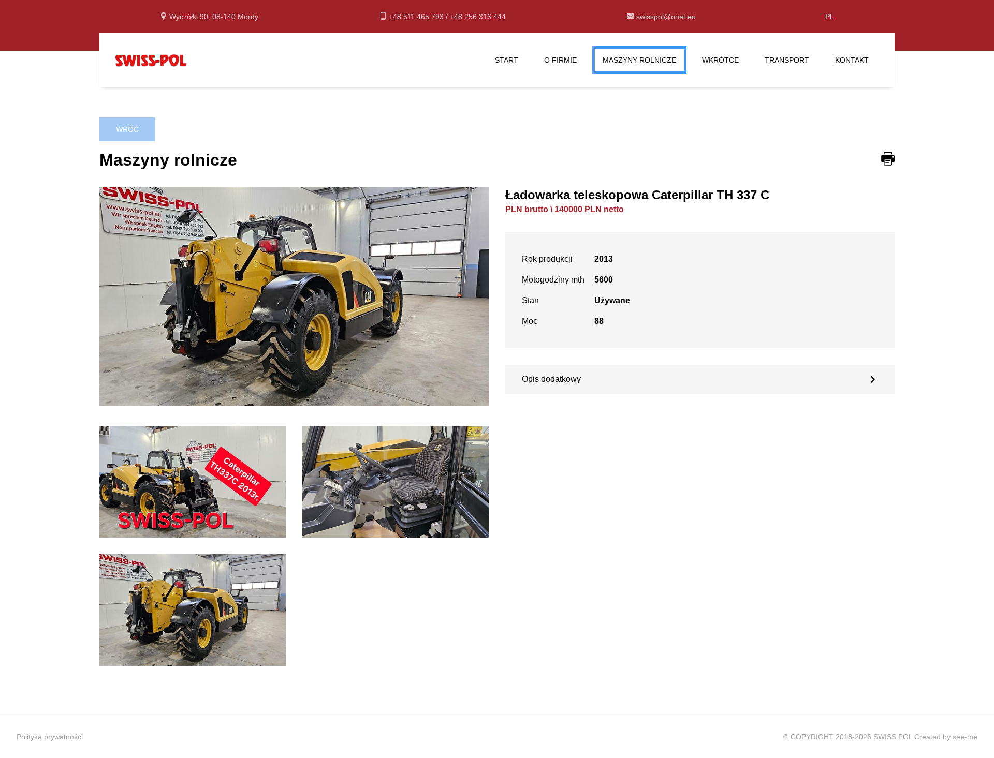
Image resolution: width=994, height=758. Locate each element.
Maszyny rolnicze (639, 60)
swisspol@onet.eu (666, 16)
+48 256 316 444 (478, 16)
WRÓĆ (127, 129)
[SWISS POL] (151, 59)
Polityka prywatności (50, 737)
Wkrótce (720, 60)
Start (506, 60)
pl (829, 16)
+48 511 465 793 (417, 16)
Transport (787, 60)
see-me (965, 737)
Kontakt (852, 60)
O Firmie (560, 60)
